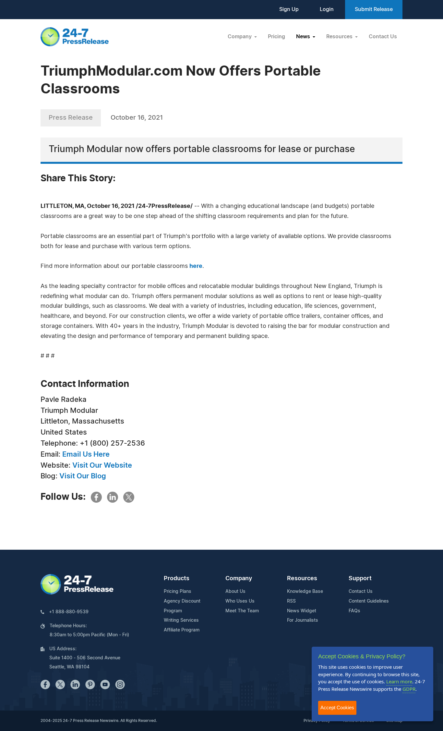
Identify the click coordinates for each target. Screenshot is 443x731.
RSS (291, 601)
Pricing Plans (177, 591)
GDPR (408, 689)
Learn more (399, 681)
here (195, 266)
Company (238, 578)
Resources (302, 578)
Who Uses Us (240, 601)
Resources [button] (340, 36)
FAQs (354, 611)
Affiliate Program (181, 630)
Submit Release (374, 9)
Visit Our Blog (82, 476)
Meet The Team (242, 611)
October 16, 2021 (137, 117)
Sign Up (289, 9)
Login (327, 9)
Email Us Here (86, 454)
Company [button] (240, 36)
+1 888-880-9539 (69, 612)
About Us (235, 591)
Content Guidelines (369, 601)
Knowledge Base (305, 591)
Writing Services (181, 620)
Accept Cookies (337, 707)
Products (176, 578)
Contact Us (383, 36)
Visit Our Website (102, 465)
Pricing (276, 36)
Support (360, 578)
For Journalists (302, 620)
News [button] (303, 36)
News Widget (301, 611)
